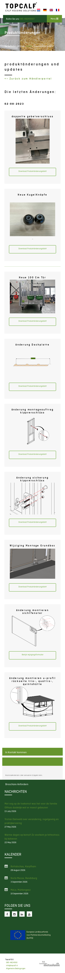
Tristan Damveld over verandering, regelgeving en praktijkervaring (32, 821)
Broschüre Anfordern (32, 762)
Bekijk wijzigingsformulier (32, 654)
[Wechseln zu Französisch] (57, 10)
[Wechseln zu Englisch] (51, 10)
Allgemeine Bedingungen (15, 968)
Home (29, 46)
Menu (53, 18)
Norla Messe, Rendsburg (24, 878)
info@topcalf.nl (12, 965)
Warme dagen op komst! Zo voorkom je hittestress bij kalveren (32, 836)
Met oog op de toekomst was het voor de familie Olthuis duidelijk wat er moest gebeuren (31, 805)
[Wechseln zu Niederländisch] (38, 10)
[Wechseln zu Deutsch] (45, 10)
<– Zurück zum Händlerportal (29, 78)
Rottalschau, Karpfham (23, 866)
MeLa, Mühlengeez (21, 889)
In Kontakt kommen (16, 752)
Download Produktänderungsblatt (32, 171)
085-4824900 (11, 962)
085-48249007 (27, 19)
